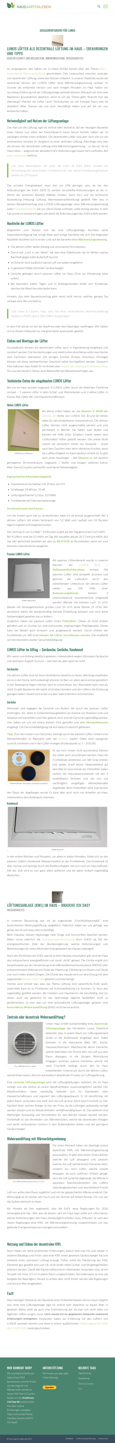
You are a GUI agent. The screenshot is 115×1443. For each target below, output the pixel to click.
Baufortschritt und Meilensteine (25, 58)
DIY (80, 1388)
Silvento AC (49, 415)
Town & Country (86, 1383)
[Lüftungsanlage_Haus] (57, 897)
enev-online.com (17, 155)
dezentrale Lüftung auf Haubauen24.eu (84, 366)
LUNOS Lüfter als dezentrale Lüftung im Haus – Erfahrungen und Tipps (57, 51)
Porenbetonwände (25, 209)
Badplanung (83, 1378)
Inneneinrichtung (55, 58)
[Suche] (97, 6)
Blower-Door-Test (33, 979)
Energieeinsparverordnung (58, 939)
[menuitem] (97, 6)
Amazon (63, 738)
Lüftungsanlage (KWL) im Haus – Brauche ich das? (48, 905)
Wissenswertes (74, 58)
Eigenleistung (84, 1373)
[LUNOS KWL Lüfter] (57, 40)
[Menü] (104, 6)
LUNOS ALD (89, 565)
